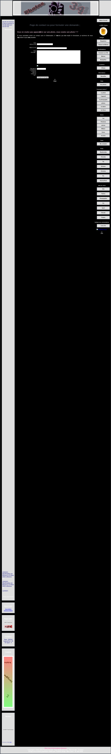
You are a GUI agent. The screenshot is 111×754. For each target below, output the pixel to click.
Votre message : (33, 51)
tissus (103, 132)
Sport (103, 208)
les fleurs (103, 110)
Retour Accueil (103, 20)
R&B (10, 742)
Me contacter (103, 143)
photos (103, 103)
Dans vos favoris (8, 596)
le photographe (103, 99)
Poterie (103, 217)
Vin (103, 203)
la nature (103, 106)
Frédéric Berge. (61, 751)
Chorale (103, 212)
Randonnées (103, 152)
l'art (103, 118)
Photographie (103, 198)
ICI (3, 575)
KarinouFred (103, 180)
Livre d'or (103, 225)
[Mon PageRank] (102, 229)
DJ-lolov (103, 166)
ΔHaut (102, 232)
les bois (103, 135)
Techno (103, 193)
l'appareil (103, 96)
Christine (103, 171)
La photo (103, 92)
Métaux (103, 128)
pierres (103, 125)
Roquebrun (103, 41)
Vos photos (103, 84)
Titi (103, 161)
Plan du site (73, 750)
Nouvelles (103, 76)
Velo (103, 189)
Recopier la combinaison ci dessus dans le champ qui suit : (33, 72)
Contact (80, 750)
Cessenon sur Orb (103, 52)
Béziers (103, 56)
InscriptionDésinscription (8, 609)
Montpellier (103, 59)
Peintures (103, 121)
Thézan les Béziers (103, 44)
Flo (103, 176)
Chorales (103, 157)
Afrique (103, 68)
